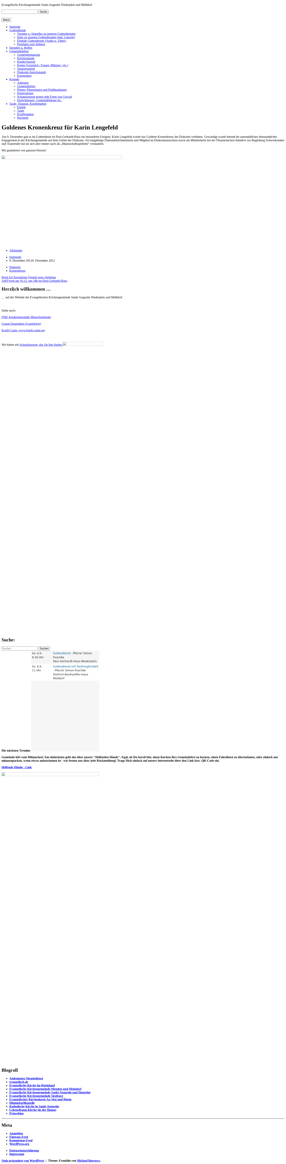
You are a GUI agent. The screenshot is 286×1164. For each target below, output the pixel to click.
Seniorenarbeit (26, 68)
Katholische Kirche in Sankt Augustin (34, 1106)
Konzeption (24, 75)
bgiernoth (15, 257)
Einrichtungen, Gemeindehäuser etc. (39, 100)
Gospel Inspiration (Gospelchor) (21, 323)
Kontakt (14, 79)
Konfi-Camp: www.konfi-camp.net (23, 330)
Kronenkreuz (17, 270)
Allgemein (15, 250)
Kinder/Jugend (26, 61)
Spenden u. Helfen (20, 47)
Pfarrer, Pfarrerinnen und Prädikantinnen (42, 89)
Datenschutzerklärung (24, 1150)
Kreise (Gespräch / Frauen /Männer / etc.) (42, 65)
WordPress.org (19, 1144)
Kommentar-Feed (20, 1140)
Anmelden (16, 1133)
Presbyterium (25, 93)
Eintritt (21, 107)
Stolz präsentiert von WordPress (23, 1160)
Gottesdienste (17, 30)
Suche (43, 11)
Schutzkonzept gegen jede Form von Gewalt (44, 96)
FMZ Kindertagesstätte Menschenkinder (26, 317)
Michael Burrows (88, 1160)
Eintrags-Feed (18, 1137)
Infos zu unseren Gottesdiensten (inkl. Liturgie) (46, 37)
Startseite (14, 26)
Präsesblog (16, 1113)
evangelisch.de (18, 1082)
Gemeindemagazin (28, 54)
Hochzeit (22, 117)
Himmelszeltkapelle (22, 1103)
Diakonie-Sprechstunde (31, 72)
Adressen (23, 82)
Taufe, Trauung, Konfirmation (27, 103)
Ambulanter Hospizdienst (26, 1078)
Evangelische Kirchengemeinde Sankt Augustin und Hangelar (50, 1092)
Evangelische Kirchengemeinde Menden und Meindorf (45, 1089)
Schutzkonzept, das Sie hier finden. (41, 344)
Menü (6, 19)
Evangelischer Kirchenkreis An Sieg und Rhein (40, 1099)
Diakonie (15, 267)
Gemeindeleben (19, 51)
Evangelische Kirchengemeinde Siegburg (36, 1096)
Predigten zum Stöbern (31, 44)
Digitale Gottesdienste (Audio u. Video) (41, 40)
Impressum (16, 1154)
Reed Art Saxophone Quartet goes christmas (29, 277)
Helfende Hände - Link (17, 767)
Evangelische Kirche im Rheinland (32, 1085)
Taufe (20, 110)
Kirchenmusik (25, 58)
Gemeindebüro (26, 86)
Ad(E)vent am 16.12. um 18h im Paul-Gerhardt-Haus (34, 280)
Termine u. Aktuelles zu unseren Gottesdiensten (46, 33)
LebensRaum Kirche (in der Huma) (32, 1110)
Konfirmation (25, 114)
